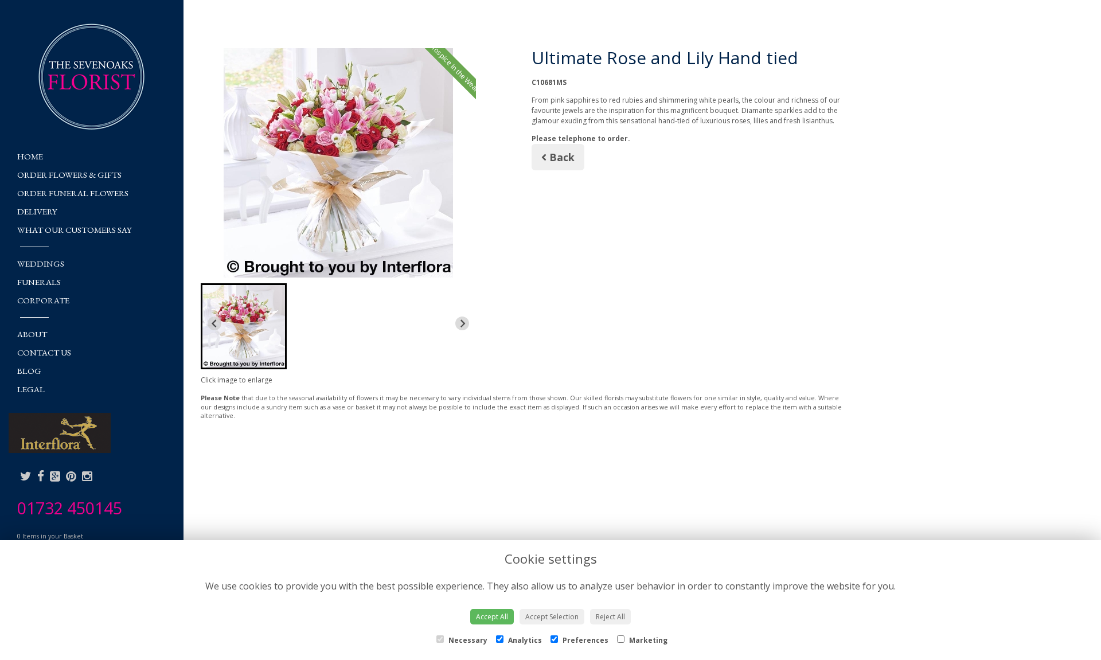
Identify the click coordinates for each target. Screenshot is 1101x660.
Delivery (37, 211)
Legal (31, 389)
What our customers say (74, 229)
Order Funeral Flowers (72, 193)
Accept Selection (552, 617)
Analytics (524, 640)
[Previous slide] (214, 323)
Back (560, 157)
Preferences (584, 640)
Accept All (492, 617)
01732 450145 (69, 508)
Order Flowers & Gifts (69, 174)
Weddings (40, 263)
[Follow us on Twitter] (25, 476)
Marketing (647, 640)
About (32, 334)
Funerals (39, 281)
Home (30, 156)
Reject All (610, 617)
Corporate (43, 300)
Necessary (467, 640)
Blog (29, 370)
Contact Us (44, 352)
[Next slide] (462, 323)
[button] (244, 326)
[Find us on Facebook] (40, 476)
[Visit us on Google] (55, 476)
